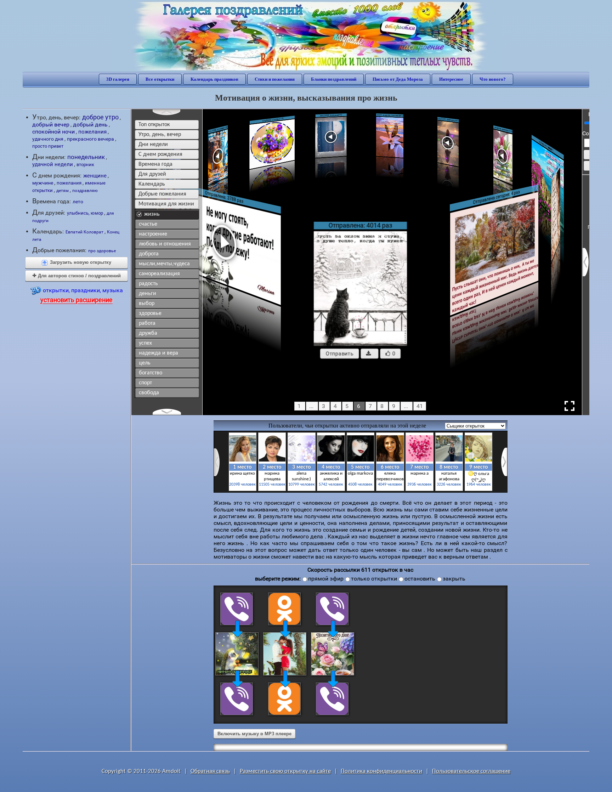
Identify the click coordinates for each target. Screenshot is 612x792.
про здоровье (102, 250)
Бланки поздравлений (333, 79)
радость (148, 284)
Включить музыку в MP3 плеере (254, 733)
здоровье (150, 313)
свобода (149, 393)
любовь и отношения (165, 244)
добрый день (90, 124)
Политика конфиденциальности (381, 771)
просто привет (47, 146)
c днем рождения (160, 154)
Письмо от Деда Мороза (398, 79)
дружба (148, 333)
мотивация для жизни (166, 204)
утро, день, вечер (159, 134)
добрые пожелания (162, 194)
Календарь (151, 184)
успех (145, 343)
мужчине (42, 183)
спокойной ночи (53, 132)
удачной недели (52, 164)
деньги (147, 293)
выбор (146, 303)
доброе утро (100, 117)
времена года (155, 164)
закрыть (454, 578)
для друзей (152, 174)
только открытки (374, 578)
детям (62, 190)
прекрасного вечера (90, 139)
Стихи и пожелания (275, 79)
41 (419, 406)
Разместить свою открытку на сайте (285, 771)
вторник (85, 164)
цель (145, 363)
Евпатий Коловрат (84, 231)
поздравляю (85, 190)
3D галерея (117, 79)
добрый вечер (50, 124)
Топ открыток (154, 125)
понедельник (86, 156)
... (311, 406)
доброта (149, 254)
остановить (419, 578)
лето (78, 202)
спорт (145, 383)
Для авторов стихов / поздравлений (77, 275)
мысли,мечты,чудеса (164, 264)
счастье (148, 224)
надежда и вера (158, 353)
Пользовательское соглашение (471, 771)
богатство (150, 373)
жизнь (152, 214)
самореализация (159, 274)
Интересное (451, 79)
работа (147, 323)
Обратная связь (210, 771)
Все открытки (160, 79)
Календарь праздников (214, 79)
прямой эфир (326, 578)
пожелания (92, 132)
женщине (95, 175)
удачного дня (47, 139)
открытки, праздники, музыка (81, 295)
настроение (153, 234)
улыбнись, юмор (85, 213)
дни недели (153, 144)
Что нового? (493, 79)
